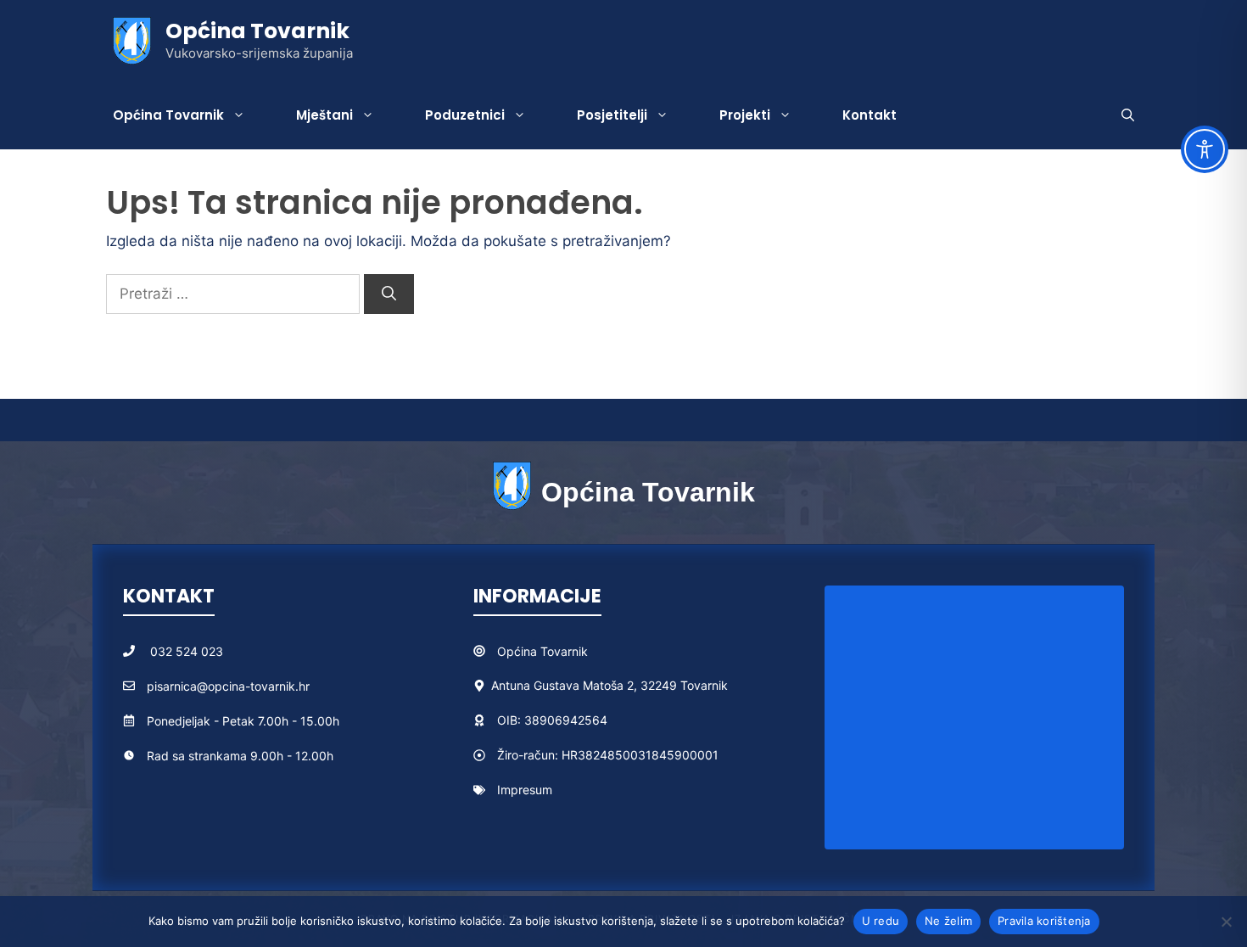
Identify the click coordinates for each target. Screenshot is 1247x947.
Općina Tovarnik (257, 31)
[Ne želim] (1225, 921)
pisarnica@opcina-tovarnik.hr (228, 686)
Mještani (324, 115)
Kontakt (869, 115)
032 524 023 (186, 651)
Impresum (524, 789)
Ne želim (948, 920)
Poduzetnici (465, 115)
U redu (881, 920)
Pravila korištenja (1044, 920)
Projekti (744, 115)
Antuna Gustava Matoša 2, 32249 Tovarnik (609, 685)
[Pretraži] (389, 294)
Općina (518, 651)
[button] (1128, 115)
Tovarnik (564, 651)
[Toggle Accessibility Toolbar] (1205, 149)
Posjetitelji (612, 115)
